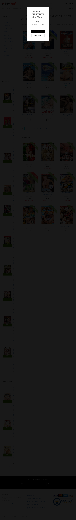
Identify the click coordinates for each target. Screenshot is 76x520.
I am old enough (38, 31)
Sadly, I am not (38, 35)
